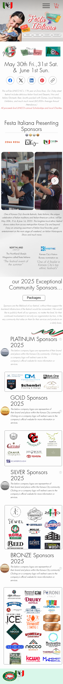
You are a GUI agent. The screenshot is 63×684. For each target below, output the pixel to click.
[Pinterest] (42, 80)
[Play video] (53, 51)
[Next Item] (55, 181)
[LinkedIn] (31, 80)
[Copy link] (52, 80)
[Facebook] (10, 80)
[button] (57, 5)
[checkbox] (11, 181)
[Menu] (46, 6)
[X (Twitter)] (21, 80)
